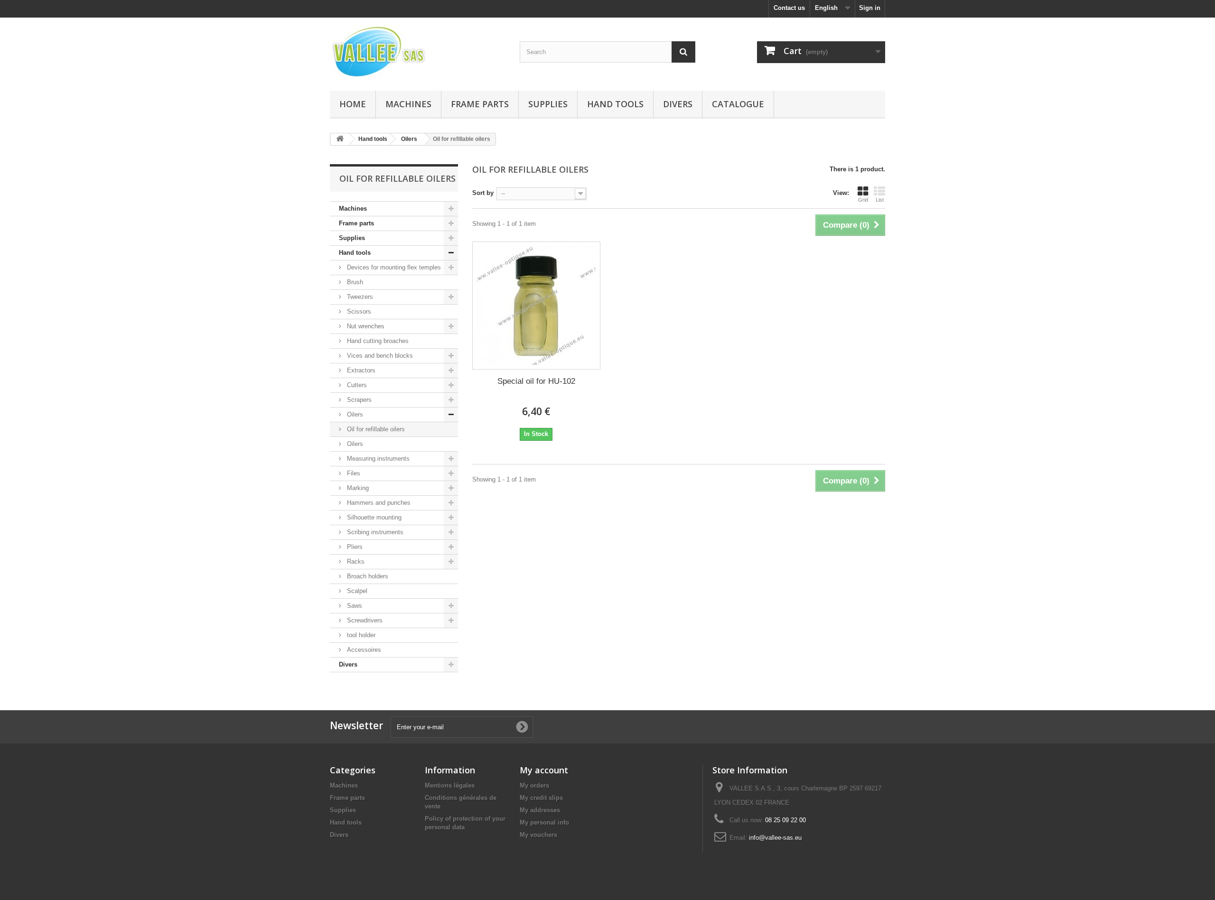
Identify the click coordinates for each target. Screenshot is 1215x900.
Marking (357, 488)
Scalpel (356, 590)
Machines (408, 104)
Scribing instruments (374, 532)
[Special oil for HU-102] (536, 305)
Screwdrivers (364, 620)
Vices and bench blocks (379, 355)
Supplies (548, 104)
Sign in (869, 7)
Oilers (354, 414)
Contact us (789, 7)
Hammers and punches (378, 502)
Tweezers (359, 296)
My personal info (544, 822)
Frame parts (480, 104)
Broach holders (366, 576)
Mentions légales (450, 785)
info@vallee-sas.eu (775, 837)
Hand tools (615, 104)
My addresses (540, 810)
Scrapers (358, 399)
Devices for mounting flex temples (393, 267)
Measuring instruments (377, 458)
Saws (353, 605)
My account (544, 770)
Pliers (354, 546)
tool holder (360, 635)
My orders (534, 785)
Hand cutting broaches (377, 340)
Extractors (360, 370)
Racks (354, 561)
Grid (863, 200)
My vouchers (538, 834)
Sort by (483, 192)
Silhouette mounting (373, 517)
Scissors (358, 311)
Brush (354, 282)
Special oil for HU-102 (536, 381)
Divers (677, 104)
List (880, 200)
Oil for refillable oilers (375, 429)
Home (352, 104)
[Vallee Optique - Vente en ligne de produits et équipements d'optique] (417, 52)
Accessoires (363, 649)
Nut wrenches (364, 326)
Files (352, 473)
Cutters (356, 385)
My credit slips (541, 797)
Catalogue (738, 104)
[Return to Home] (340, 139)
